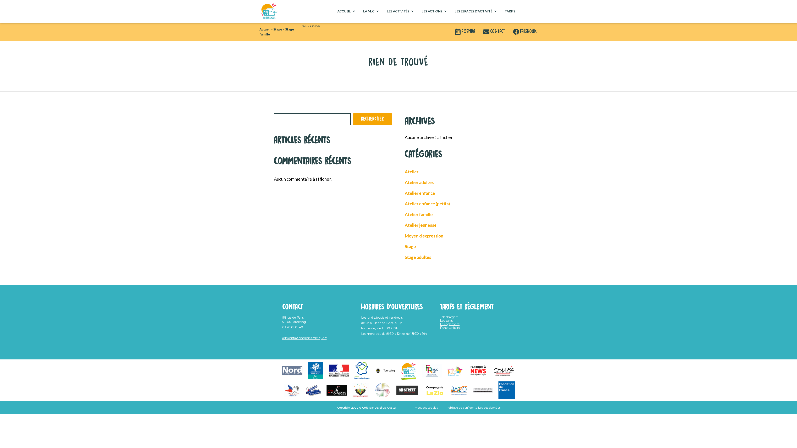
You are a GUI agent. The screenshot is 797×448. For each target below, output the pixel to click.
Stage (277, 29)
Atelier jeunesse (420, 225)
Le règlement (450, 324)
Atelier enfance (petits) (427, 203)
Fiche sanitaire (450, 328)
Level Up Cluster (385, 407)
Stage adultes (418, 257)
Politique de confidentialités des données (473, 407)
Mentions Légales (426, 407)
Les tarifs (446, 321)
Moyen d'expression (424, 235)
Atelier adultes (419, 182)
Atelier (411, 171)
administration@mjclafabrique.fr (304, 338)
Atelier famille (419, 214)
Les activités (398, 11)
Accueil (344, 11)
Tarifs (510, 11)
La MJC (369, 11)
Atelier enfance (420, 193)
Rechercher (282, 110)
